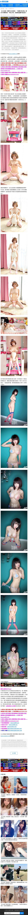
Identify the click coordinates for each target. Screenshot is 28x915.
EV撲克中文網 (10, 910)
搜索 (22, 913)
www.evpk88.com (14, 722)
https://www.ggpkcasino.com (15, 730)
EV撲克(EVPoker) (7, 689)
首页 (6, 8)
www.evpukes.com (11, 726)
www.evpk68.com (13, 53)
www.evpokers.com (5, 736)
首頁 (2, 4)
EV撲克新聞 (10, 4)
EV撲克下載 (3, 5)
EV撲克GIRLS (11, 8)
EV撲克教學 (17, 4)
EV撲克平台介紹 (18, 5)
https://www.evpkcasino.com (15, 728)
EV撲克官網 (4, 1)
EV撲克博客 (21, 910)
